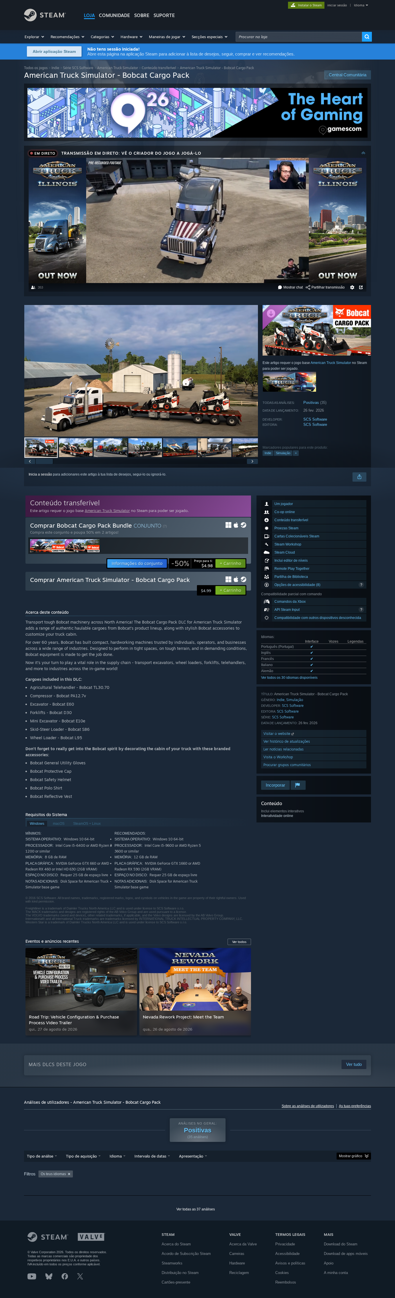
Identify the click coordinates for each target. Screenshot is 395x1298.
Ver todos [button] (239, 942)
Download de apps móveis (346, 1253)
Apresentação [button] (191, 1156)
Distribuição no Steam (180, 1273)
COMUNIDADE (114, 15)
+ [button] (296, 453)
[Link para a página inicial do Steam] (45, 19)
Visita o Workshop (278, 757)
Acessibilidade (287, 1253)
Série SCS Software (78, 68)
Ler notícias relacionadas (283, 749)
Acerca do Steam (176, 1244)
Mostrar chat (293, 287)
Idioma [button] (116, 1156)
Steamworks (172, 1263)
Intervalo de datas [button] (150, 1156)
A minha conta (336, 1273)
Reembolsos (285, 1282)
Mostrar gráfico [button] (350, 1156)
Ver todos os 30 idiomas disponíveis (289, 678)
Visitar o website (277, 733)
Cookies (282, 1273)
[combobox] (299, 37)
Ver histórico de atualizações (286, 741)
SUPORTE (164, 15)
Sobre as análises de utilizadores (308, 1106)
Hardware (237, 1263)
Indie (55, 68)
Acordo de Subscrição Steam (186, 1253)
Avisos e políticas (290, 1263)
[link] (192, 563)
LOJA (89, 15)
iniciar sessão (337, 5)
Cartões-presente (176, 1282)
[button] (35, 36)
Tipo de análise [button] (40, 1156)
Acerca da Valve (243, 1244)
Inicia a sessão (40, 474)
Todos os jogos (36, 68)
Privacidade (285, 1244)
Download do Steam (340, 1244)
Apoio (328, 1263)
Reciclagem (239, 1273)
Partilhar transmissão (328, 287)
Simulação (283, 453)
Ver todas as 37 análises (195, 1209)
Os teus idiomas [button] (53, 1174)
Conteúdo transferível (159, 68)
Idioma (359, 5)
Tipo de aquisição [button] (81, 1156)
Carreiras (236, 1253)
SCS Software (315, 419)
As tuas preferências (355, 1106)
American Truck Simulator (117, 68)
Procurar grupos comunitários (287, 765)
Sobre (141, 15)
